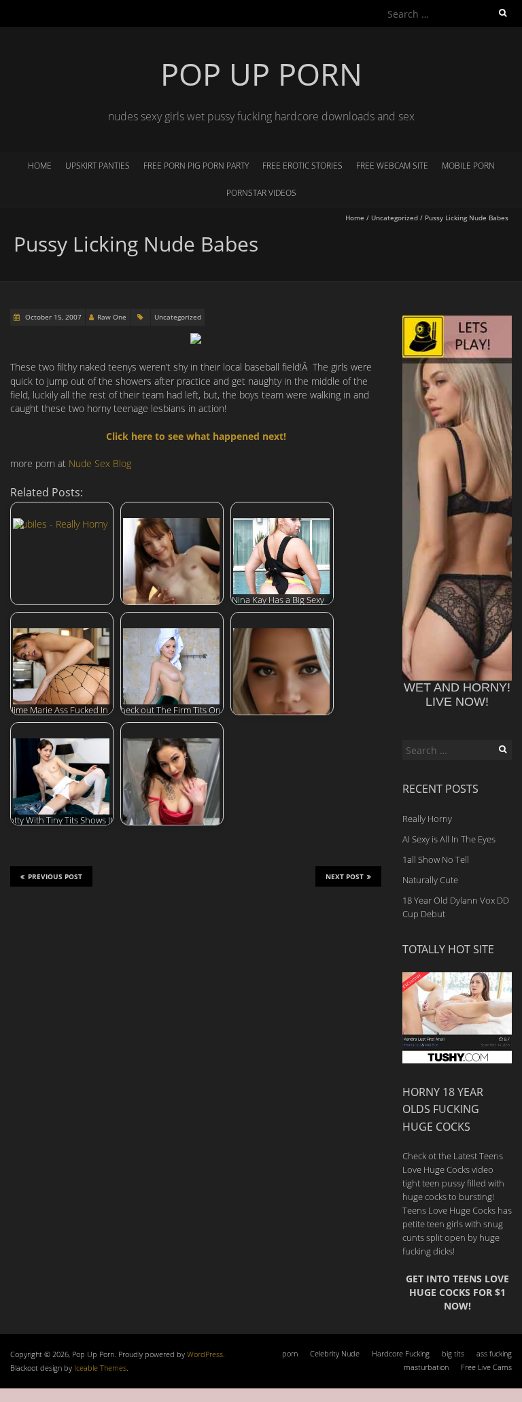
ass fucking (494, 1353)
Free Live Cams (486, 1367)
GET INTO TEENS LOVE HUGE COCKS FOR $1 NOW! (457, 1292)
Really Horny (427, 819)
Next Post (345, 876)
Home (40, 165)
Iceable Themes (100, 1368)
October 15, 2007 (52, 317)
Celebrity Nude (335, 1353)
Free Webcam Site (392, 165)
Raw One (111, 317)
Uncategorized (394, 217)
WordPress (205, 1354)
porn (290, 1353)
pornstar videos (261, 193)
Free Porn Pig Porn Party (196, 165)
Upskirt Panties (97, 165)
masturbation (426, 1367)
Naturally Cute (430, 880)
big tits (453, 1353)
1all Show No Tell (435, 859)
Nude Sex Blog (100, 463)
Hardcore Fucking (401, 1353)
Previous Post (55, 876)
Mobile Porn (468, 165)
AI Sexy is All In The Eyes (448, 839)
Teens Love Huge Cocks (448, 1210)
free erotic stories (302, 165)
